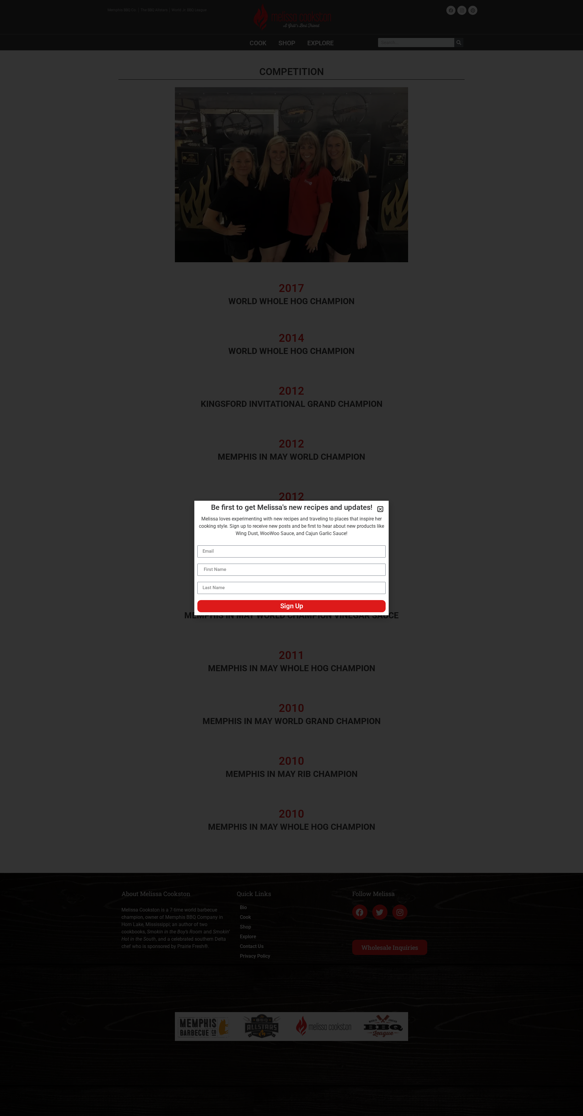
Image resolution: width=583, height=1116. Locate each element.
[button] (380, 509)
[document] (291, 558)
